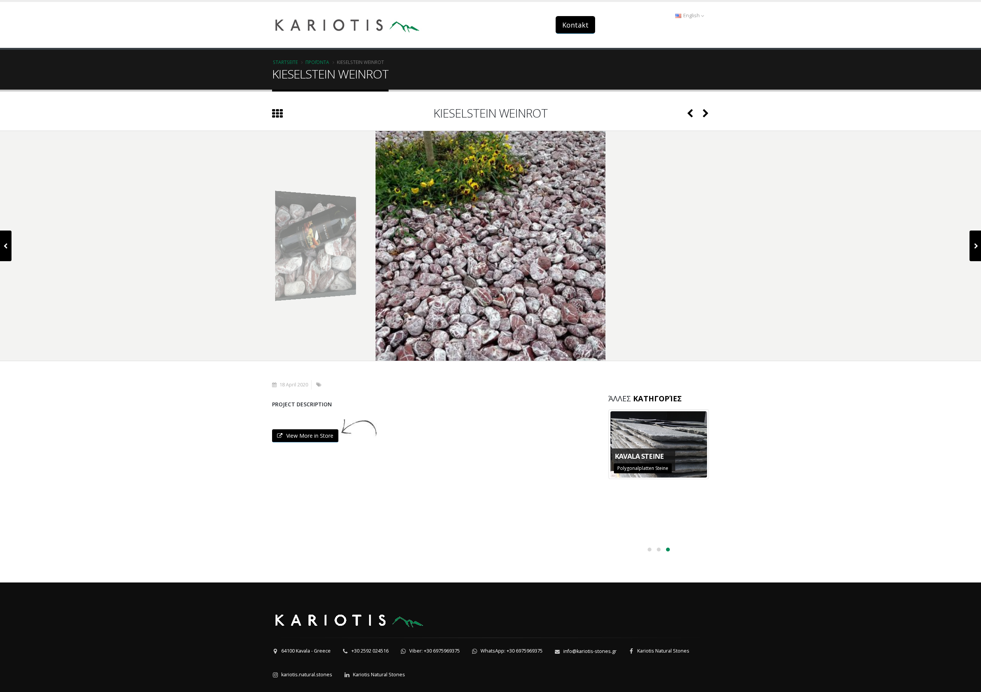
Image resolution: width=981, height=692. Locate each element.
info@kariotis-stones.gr (590, 651)
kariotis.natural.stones (306, 674)
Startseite (285, 62)
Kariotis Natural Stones (663, 651)
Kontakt (575, 24)
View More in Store (309, 435)
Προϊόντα (317, 62)
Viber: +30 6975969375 (434, 651)
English (691, 15)
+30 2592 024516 (370, 651)
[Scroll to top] (967, 683)
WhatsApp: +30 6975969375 (512, 651)
